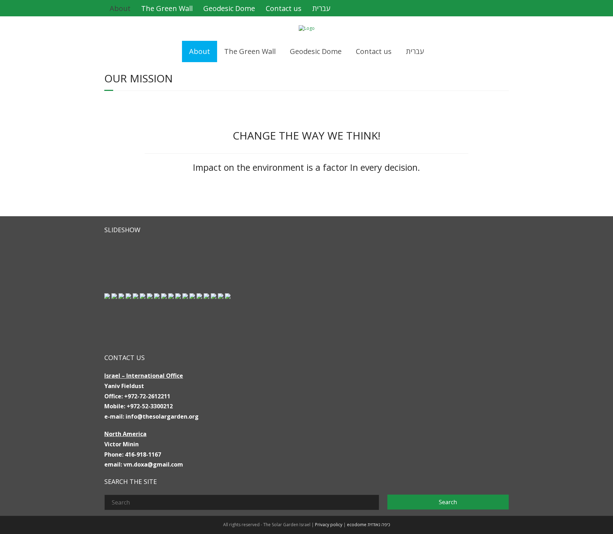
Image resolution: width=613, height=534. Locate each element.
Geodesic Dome (229, 8)
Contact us (284, 8)
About (120, 8)
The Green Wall (167, 8)
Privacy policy (328, 525)
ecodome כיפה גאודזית (368, 525)
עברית (321, 8)
